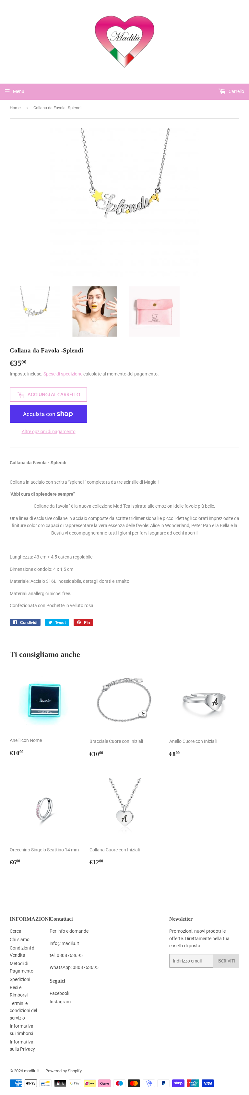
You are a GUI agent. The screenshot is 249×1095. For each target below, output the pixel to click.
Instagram (60, 1001)
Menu (18, 91)
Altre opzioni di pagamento (49, 431)
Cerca (15, 931)
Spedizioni (20, 979)
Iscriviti (226, 961)
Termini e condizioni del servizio (23, 1010)
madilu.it (32, 1070)
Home (15, 107)
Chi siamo (20, 939)
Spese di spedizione (62, 373)
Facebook (59, 993)
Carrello (236, 91)
